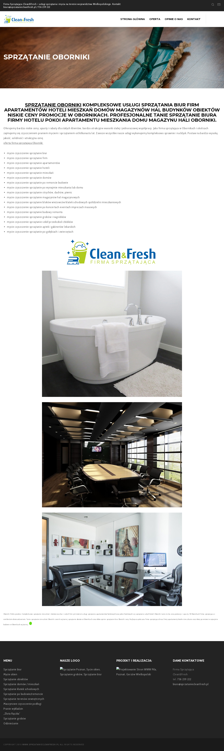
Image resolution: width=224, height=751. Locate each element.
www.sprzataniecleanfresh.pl (40, 744)
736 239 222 (184, 679)
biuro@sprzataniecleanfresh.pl (191, 684)
